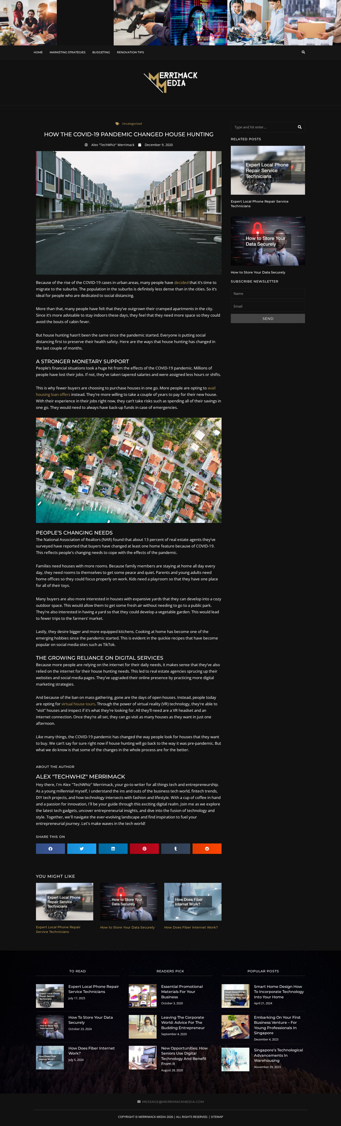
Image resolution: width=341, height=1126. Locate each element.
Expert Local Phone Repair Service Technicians (58, 929)
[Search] (299, 127)
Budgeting (101, 52)
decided (181, 282)
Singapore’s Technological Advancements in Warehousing (278, 1055)
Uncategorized (132, 123)
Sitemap (217, 1117)
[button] (303, 52)
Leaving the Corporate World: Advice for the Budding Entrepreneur (183, 1022)
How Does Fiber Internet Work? (191, 927)
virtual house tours (78, 703)
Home (38, 52)
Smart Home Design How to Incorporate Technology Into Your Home (279, 991)
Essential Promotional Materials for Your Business (182, 991)
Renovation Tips (130, 52)
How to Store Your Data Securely (127, 927)
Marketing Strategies (67, 52)
